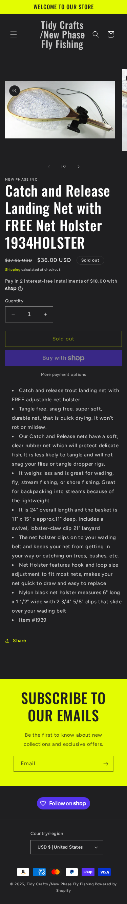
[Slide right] (78, 166)
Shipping (13, 269)
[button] (13, 34)
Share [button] (19, 640)
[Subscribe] (105, 764)
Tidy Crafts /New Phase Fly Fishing (60, 884)
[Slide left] (48, 166)
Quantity (14, 300)
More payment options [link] (63, 374)
